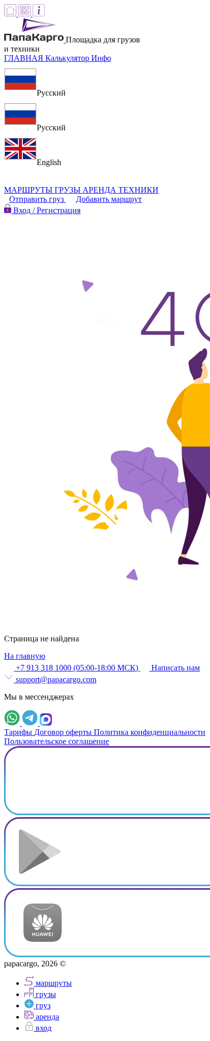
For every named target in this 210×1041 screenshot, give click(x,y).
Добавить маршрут (109, 199)
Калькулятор (68, 58)
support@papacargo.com (55, 679)
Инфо (101, 58)
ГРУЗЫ (69, 190)
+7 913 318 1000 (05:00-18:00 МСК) (77, 667)
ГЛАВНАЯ (24, 58)
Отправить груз (37, 199)
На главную (24, 656)
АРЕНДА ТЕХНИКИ (121, 190)
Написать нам (174, 667)
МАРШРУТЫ (29, 190)
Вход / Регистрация (46, 210)
